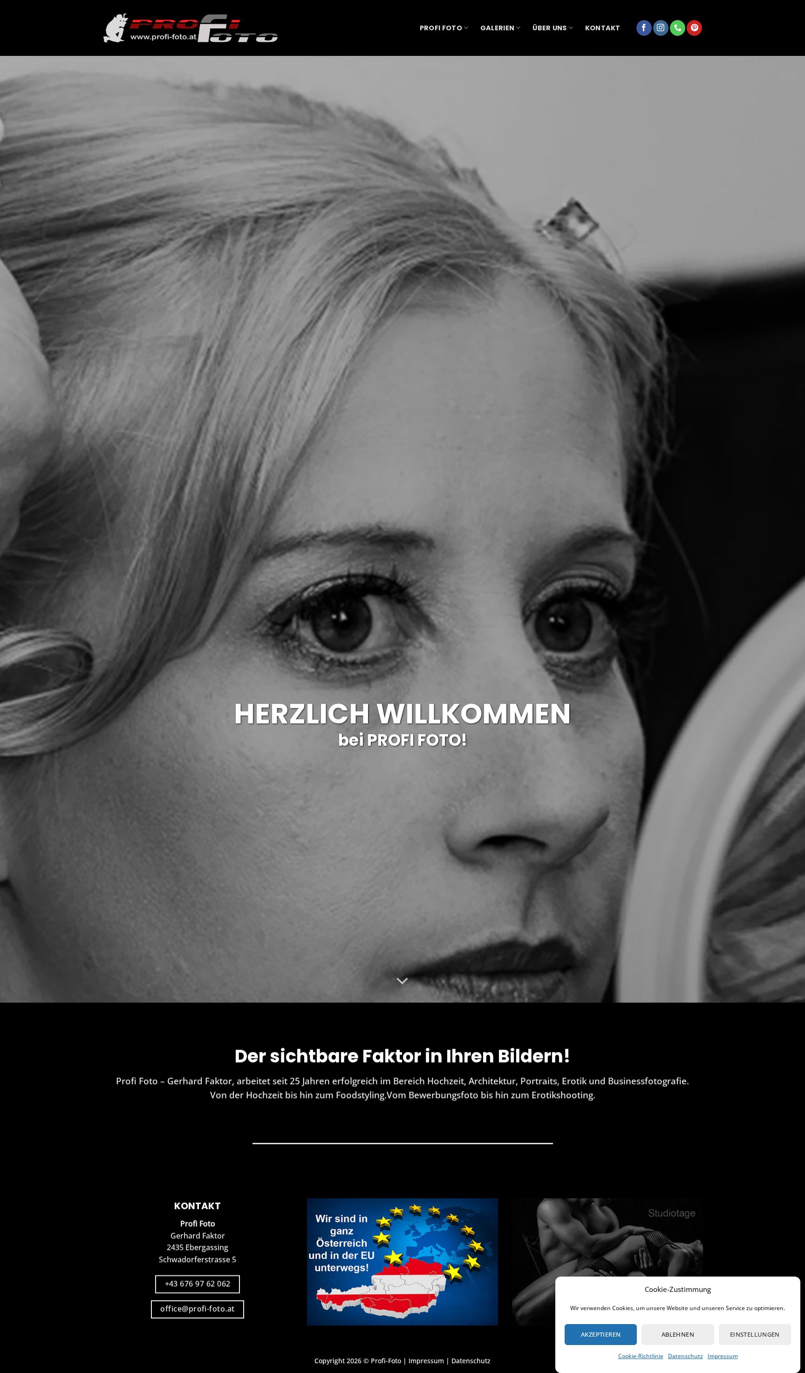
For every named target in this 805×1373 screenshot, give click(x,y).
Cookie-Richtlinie (640, 1356)
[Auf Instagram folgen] (661, 28)
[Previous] (28, 529)
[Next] (777, 529)
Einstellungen (755, 1334)
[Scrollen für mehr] (402, 981)
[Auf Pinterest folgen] (694, 28)
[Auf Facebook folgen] (644, 28)
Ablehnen (678, 1334)
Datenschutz (685, 1356)
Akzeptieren (601, 1334)
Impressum (723, 1356)
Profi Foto (441, 28)
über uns (549, 28)
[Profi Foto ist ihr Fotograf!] (190, 28)
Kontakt (603, 28)
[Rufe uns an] (677, 28)
